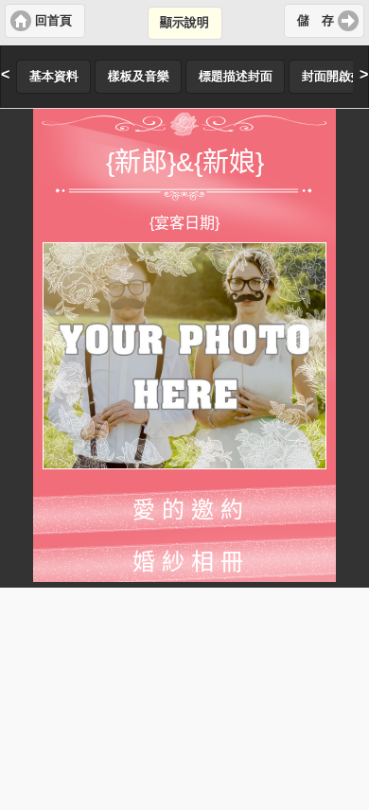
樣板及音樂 (138, 76)
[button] (45, 21)
